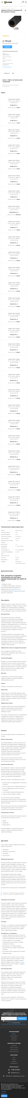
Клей (14, 1057)
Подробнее (4, 1091)
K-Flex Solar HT (14, 1036)
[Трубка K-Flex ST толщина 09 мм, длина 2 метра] (14, 23)
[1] (3, 36)
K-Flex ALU (14, 1045)
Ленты (14, 1059)
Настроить (3, 1093)
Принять (4, 1095)
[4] (7, 36)
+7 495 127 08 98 (15, 1069)
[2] (4, 36)
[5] (8, 36)
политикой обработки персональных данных (14, 1024)
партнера (21, 962)
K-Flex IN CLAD (14, 1049)
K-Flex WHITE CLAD (14, 1051)
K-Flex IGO (14, 1040)
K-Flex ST (14, 1034)
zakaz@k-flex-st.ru (16, 589)
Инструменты (14, 1063)
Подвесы (14, 1061)
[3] (6, 36)
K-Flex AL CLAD (14, 1047)
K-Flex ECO (14, 1038)
